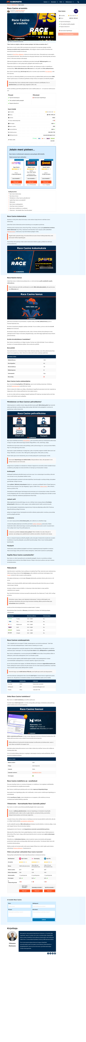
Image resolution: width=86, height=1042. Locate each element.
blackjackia (39, 523)
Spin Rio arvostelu (49, 887)
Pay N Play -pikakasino (18, 54)
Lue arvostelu (16, 178)
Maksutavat (12, 202)
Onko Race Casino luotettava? (16, 206)
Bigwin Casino (31, 167)
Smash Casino (46, 167)
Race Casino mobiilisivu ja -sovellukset (18, 208)
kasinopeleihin (26, 440)
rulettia (34, 523)
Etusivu (9, 5)
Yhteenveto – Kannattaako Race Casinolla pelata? (21, 210)
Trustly (8, 575)
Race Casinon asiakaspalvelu (16, 204)
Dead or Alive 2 (43, 486)
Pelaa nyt (16, 182)
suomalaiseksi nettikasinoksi (27, 821)
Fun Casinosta (48, 71)
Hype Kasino (16, 167)
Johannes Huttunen (20, 10)
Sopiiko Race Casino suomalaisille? (18, 200)
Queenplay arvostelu (37, 887)
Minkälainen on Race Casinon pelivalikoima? (20, 198)
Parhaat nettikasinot (18, 848)
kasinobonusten (15, 386)
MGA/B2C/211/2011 (36, 772)
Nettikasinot (14, 5)
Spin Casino (24, 886)
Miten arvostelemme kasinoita (16, 41)
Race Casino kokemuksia (15, 194)
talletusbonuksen (11, 231)
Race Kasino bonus (14, 196)
